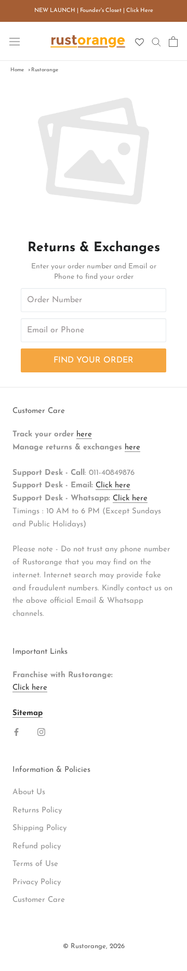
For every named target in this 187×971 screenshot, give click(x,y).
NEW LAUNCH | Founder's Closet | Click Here (93, 11)
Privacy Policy (36, 882)
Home (17, 70)
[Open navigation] (14, 41)
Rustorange (44, 70)
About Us (28, 792)
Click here (113, 485)
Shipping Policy (39, 828)
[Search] (156, 41)
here (84, 434)
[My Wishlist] (139, 42)
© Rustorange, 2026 (94, 946)
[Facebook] (16, 732)
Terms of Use (35, 864)
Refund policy (36, 846)
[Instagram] (41, 732)
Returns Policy (37, 810)
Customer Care (38, 900)
